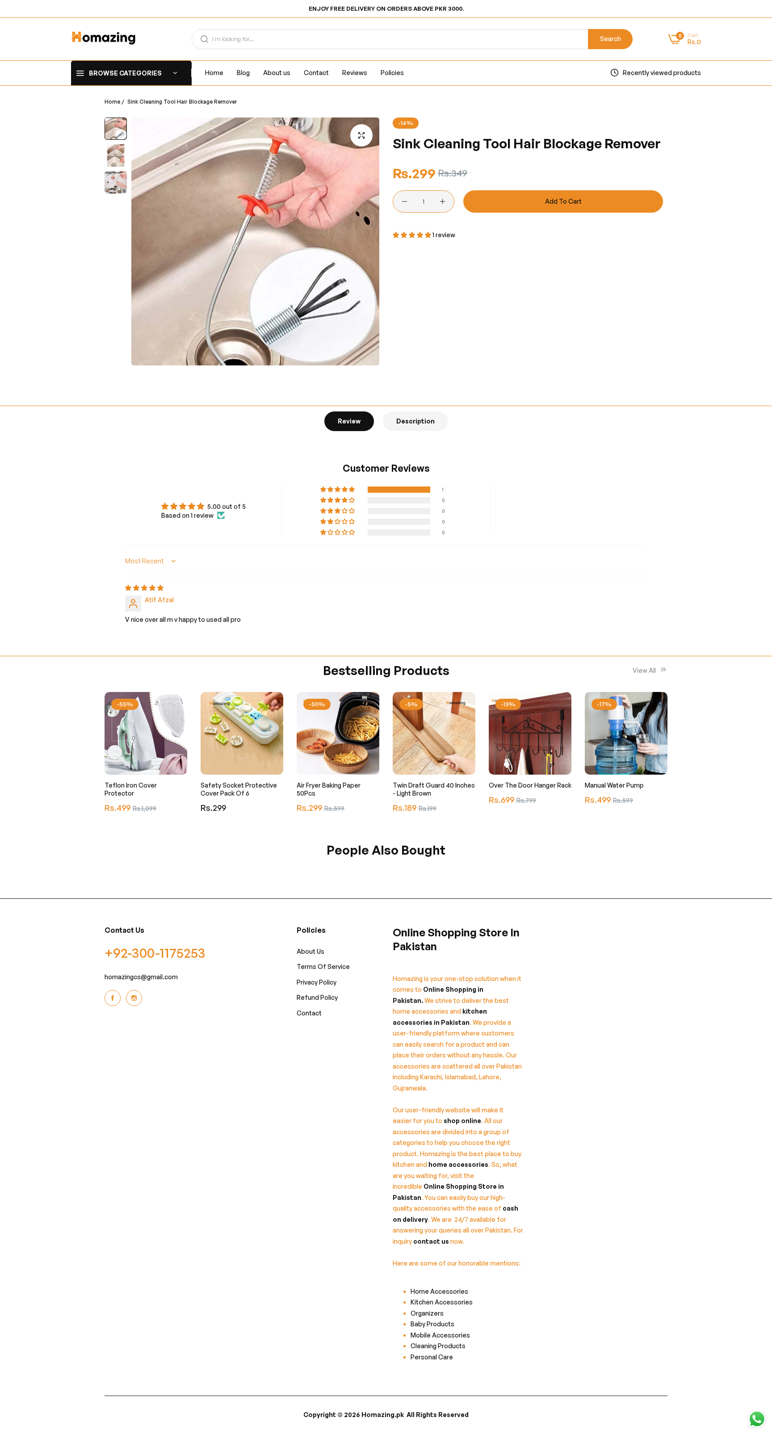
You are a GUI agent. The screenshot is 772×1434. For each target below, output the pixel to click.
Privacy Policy (316, 982)
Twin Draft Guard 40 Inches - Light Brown (434, 789)
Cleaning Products (438, 1346)
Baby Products (432, 1324)
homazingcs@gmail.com (141, 977)
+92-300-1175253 (155, 952)
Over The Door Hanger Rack (530, 785)
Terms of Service (323, 967)
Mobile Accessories (440, 1335)
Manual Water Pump (614, 785)
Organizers (427, 1313)
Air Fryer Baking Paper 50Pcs (329, 789)
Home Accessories (441, 1291)
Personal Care (432, 1357)
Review (349, 421)
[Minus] (404, 201)
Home (112, 101)
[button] (412, 235)
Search (610, 38)
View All (645, 670)
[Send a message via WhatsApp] (757, 1419)
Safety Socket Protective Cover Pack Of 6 (239, 789)
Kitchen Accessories (442, 1302)
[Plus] (442, 201)
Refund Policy (317, 998)
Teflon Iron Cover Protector (131, 789)
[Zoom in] (361, 135)
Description (415, 421)
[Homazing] (103, 39)
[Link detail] (114, 998)
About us (310, 951)
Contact (309, 1013)
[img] (144, 587)
